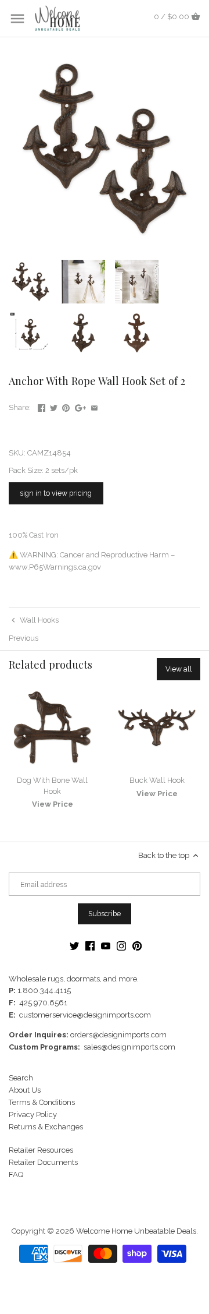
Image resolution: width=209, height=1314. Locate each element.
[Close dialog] (197, 613)
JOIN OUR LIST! (54, 687)
